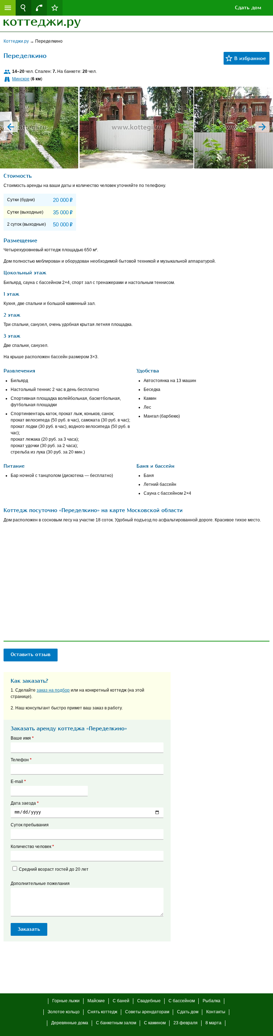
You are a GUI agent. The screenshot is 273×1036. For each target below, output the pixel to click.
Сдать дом (248, 7)
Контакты (215, 1011)
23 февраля (185, 1022)
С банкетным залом (116, 1022)
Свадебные (149, 1000)
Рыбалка (211, 1000)
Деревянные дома (69, 1022)
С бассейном (181, 1000)
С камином (155, 1022)
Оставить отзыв (30, 654)
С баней (121, 1000)
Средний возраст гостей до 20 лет (54, 869)
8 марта (213, 1022)
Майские (96, 1000)
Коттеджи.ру (17, 41)
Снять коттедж (102, 1011)
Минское (21, 78)
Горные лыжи (66, 1000)
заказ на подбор (53, 690)
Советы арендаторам (147, 1011)
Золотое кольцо (64, 1011)
